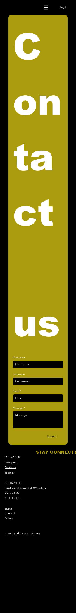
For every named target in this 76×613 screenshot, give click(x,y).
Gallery (9, 518)
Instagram (10, 462)
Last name (19, 374)
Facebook (10, 467)
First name (19, 357)
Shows (8, 508)
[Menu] (46, 7)
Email (17, 391)
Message (19, 408)
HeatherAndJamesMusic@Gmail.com (26, 488)
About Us (10, 513)
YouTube (10, 472)
